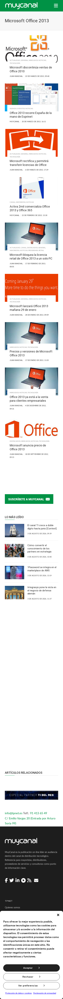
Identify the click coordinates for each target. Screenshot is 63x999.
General (24, 60)
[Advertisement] (31, 719)
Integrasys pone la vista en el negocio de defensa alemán (41, 590)
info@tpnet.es (13, 813)
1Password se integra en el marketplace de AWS (41, 569)
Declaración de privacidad (44, 993)
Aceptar (28, 968)
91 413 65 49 (38, 813)
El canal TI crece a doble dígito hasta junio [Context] (42, 527)
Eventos (21, 108)
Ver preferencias (28, 986)
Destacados (32, 248)
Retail (41, 250)
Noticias (42, 60)
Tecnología (15, 63)
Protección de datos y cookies (18, 993)
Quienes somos (12, 908)
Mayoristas (21, 202)
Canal (12, 202)
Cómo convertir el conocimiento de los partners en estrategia (39, 548)
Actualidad (15, 60)
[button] (58, 915)
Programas (33, 250)
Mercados (33, 60)
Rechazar (27, 977)
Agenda (13, 108)
